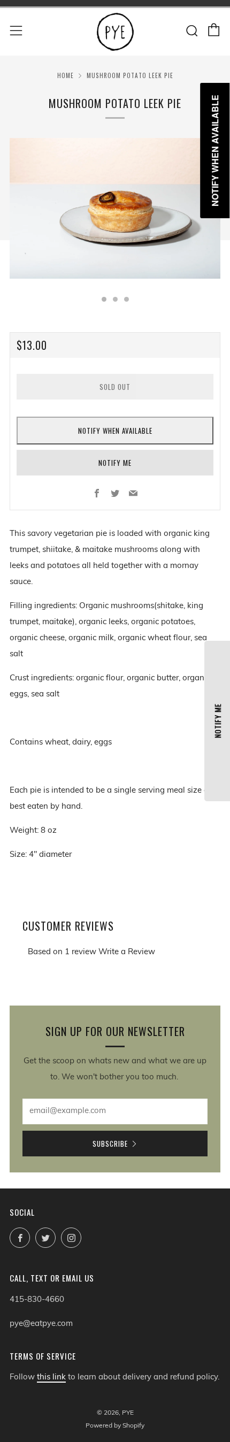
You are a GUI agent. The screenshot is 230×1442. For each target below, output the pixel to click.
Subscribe (110, 1143)
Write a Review (126, 952)
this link (51, 1378)
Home (65, 75)
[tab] (104, 299)
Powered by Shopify (115, 1426)
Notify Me (115, 462)
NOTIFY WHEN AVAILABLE (115, 430)
